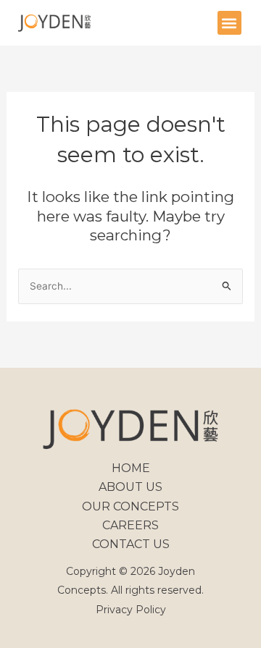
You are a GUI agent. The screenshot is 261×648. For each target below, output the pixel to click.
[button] (229, 23)
